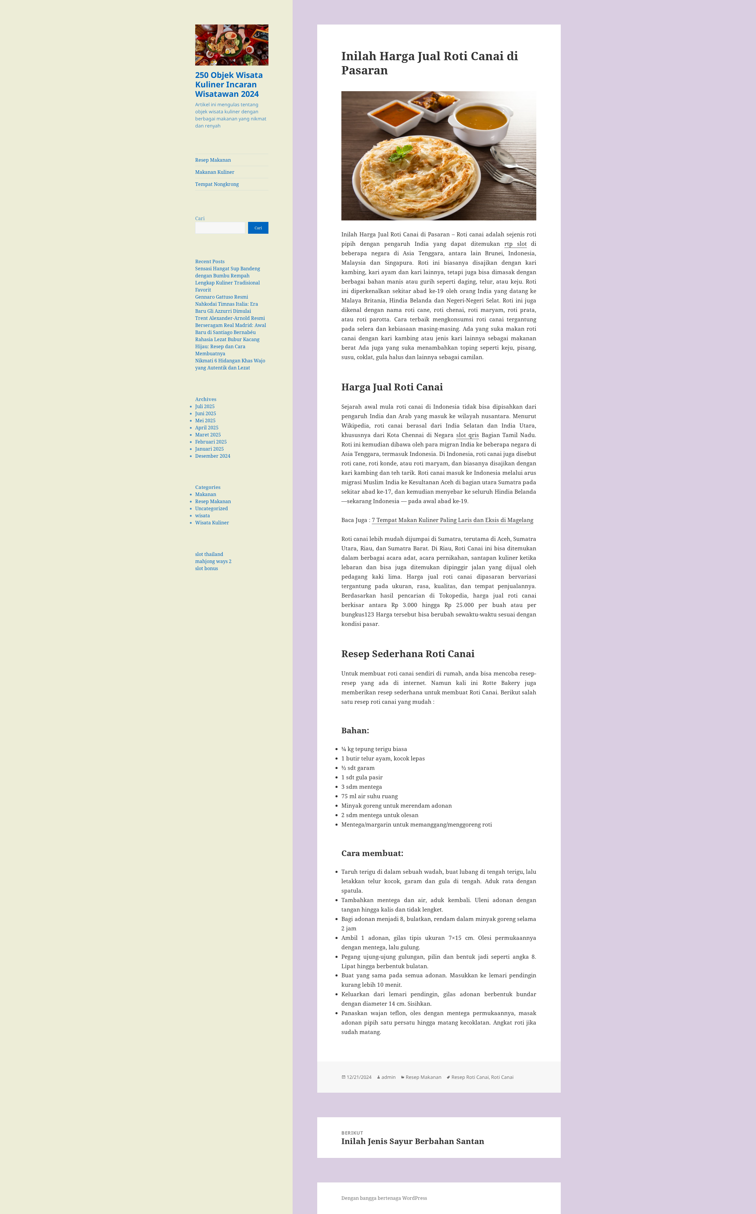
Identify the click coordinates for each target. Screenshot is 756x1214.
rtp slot (515, 244)
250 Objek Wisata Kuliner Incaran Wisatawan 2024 (229, 84)
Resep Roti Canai (470, 1077)
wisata (202, 515)
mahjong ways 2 (213, 561)
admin (389, 1077)
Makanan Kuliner (214, 172)
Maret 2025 (208, 434)
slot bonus (206, 568)
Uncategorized (211, 508)
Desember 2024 (212, 456)
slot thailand (209, 554)
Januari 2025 (209, 449)
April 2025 (207, 427)
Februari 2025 (211, 442)
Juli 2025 (205, 406)
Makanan (205, 494)
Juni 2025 (205, 413)
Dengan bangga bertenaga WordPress (384, 1198)
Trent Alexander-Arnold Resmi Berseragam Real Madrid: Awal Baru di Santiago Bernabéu (230, 325)
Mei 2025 (205, 420)
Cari (200, 218)
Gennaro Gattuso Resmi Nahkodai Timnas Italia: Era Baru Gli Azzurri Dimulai (226, 304)
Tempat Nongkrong (217, 184)
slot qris (467, 435)
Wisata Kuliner (212, 522)
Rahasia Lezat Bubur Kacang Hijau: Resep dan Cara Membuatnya (227, 346)
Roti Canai (502, 1077)
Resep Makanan (213, 160)
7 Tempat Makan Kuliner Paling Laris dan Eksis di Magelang (452, 520)
